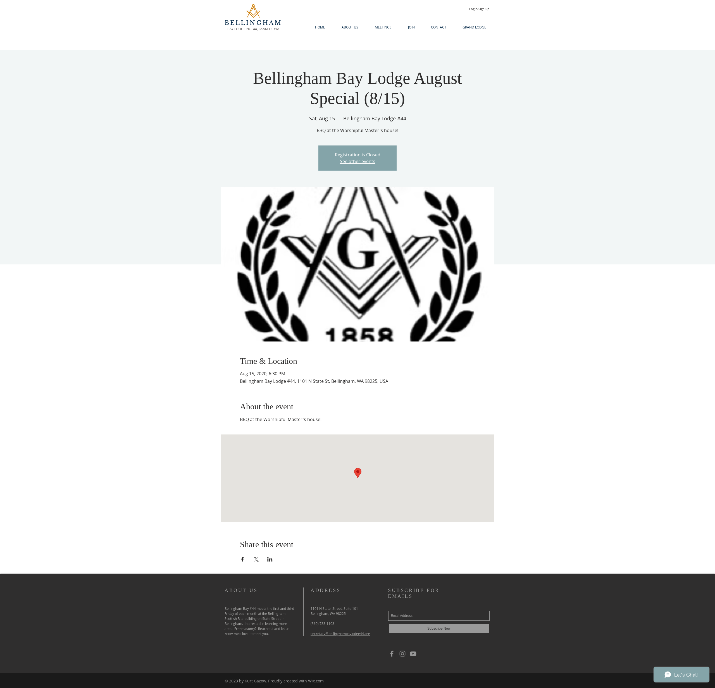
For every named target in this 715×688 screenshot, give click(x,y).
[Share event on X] (256, 559)
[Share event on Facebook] (242, 559)
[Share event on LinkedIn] (270, 559)
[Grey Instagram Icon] (402, 654)
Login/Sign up (479, 9)
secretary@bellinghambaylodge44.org (340, 633)
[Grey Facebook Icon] (392, 654)
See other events (357, 161)
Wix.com (316, 681)
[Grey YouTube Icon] (413, 654)
